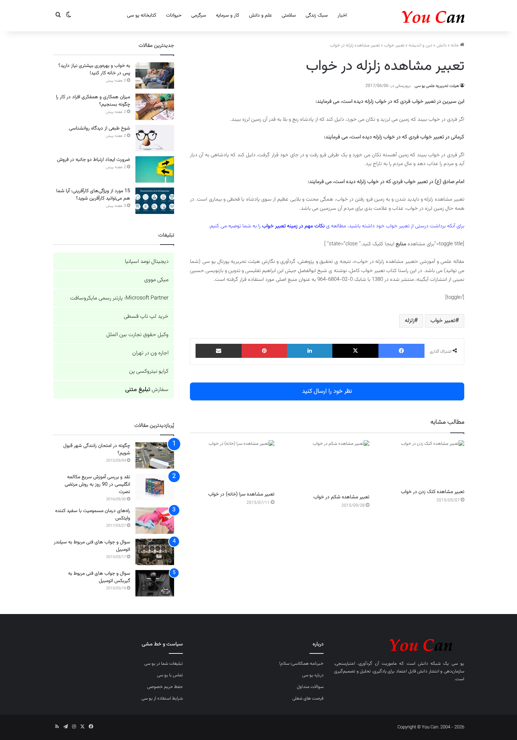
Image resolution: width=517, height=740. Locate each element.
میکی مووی (156, 280)
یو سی (458, 663)
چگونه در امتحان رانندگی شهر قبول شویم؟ (96, 449)
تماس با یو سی (170, 675)
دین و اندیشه (420, 45)
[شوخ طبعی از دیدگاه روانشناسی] (154, 138)
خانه (455, 45)
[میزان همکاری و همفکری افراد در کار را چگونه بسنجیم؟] (154, 107)
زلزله (409, 320)
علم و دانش (260, 15)
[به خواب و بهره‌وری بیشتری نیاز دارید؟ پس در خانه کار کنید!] (154, 75)
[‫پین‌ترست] (264, 351)
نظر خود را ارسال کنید (327, 391)
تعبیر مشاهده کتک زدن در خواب (432, 492)
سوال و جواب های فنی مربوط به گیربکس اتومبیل (99, 577)
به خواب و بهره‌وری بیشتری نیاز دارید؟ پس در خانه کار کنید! (94, 69)
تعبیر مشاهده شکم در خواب (341, 497)
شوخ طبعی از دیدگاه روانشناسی (99, 128)
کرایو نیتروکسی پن (148, 371)
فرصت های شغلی (308, 698)
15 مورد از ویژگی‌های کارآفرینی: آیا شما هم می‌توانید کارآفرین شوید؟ (93, 194)
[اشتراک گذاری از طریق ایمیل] (219, 351)
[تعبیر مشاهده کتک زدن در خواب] (422, 462)
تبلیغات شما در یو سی (163, 663)
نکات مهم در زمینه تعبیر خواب (293, 226)
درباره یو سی (313, 675)
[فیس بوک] (401, 351)
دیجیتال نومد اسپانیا (146, 261)
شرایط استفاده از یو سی (162, 698)
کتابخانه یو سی (141, 15)
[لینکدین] (309, 351)
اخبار (342, 15)
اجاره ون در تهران (150, 353)
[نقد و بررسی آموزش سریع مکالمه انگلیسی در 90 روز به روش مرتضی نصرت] (154, 487)
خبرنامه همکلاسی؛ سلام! (301, 663)
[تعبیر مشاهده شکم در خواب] (327, 465)
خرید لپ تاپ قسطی (146, 316)
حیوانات (173, 15)
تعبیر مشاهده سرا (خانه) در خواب (241, 494)
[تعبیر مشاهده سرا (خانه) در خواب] (232, 464)
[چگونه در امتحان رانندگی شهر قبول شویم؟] (154, 455)
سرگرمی (198, 15)
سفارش (146, 389)
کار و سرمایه (227, 15)
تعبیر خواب (394, 45)
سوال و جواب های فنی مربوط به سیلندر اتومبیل (92, 546)
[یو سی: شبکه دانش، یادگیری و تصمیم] (411, 15)
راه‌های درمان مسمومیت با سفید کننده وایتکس (92, 514)
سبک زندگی (317, 15)
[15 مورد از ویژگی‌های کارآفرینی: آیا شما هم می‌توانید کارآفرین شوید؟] (154, 201)
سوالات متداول (310, 686)
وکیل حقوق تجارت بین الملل (137, 335)
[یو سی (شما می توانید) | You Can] (399, 643)
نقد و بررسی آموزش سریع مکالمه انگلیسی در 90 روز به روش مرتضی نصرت (97, 484)
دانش (441, 45)
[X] (355, 351)
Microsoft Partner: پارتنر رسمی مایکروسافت (119, 298)
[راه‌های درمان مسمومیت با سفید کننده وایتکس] (154, 520)
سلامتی (289, 15)
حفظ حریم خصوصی (165, 686)
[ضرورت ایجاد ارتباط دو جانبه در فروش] (154, 169)
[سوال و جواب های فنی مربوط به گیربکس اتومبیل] (154, 583)
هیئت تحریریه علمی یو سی (437, 86)
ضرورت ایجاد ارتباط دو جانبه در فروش (93, 160)
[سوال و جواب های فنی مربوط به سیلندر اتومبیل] (154, 552)
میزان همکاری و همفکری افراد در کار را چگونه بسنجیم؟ (93, 100)
